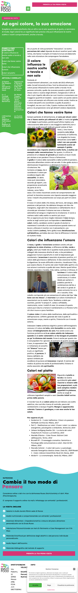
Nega (49, 585)
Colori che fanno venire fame (11, 62)
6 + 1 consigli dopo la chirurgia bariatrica (6, 97)
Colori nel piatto (8, 73)
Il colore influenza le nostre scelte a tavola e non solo (11, 55)
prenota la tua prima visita (54, 4)
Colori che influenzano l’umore (11, 68)
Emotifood (25, 572)
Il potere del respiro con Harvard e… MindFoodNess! (6, 86)
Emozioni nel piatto (11, 18)
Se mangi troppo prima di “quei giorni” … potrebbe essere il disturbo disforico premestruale (18, 102)
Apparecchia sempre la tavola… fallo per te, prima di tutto (18, 86)
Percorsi (24, 574)
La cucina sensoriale (18, 117)
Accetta (35, 585)
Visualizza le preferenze (65, 585)
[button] (74, 569)
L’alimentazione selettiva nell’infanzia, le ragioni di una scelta (6, 121)
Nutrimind (25, 577)
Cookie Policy (51, 589)
